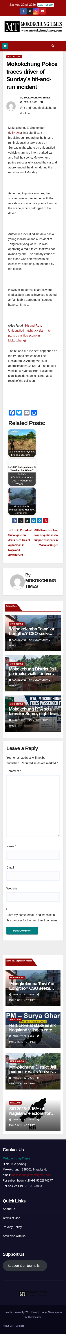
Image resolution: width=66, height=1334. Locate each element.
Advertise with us (14, 1236)
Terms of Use (11, 1218)
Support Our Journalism (25, 1266)
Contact (20, 1325)
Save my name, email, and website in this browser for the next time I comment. (32, 917)
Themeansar (34, 1317)
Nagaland (15, 1019)
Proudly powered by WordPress (21, 1312)
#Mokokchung (46, 107)
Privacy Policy (12, 1227)
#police (25, 113)
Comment (13, 771)
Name (11, 846)
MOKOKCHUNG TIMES (37, 97)
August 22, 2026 (24, 994)
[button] (53, 46)
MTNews (15, 132)
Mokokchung (14, 57)
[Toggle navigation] (60, 46)
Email (11, 867)
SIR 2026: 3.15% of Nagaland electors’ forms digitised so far (32, 1113)
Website (11, 888)
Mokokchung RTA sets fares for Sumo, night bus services (33, 713)
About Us (9, 1209)
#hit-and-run (28, 107)
